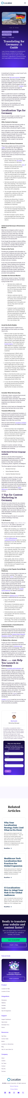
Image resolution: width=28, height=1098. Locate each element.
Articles (17, 27)
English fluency (8, 344)
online (3, 147)
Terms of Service (14, 1086)
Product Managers (6, 34)
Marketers (15, 32)
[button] (25, 3)
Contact (5, 699)
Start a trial (14, 945)
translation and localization (14, 668)
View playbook (14, 978)
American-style (18, 646)
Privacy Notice (14, 1089)
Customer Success (6, 32)
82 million (19, 160)
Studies (21, 86)
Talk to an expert (14, 940)
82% (23, 165)
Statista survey (14, 595)
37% (11, 577)
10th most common (14, 77)
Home (10, 27)
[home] (6, 3)
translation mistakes (20, 422)
